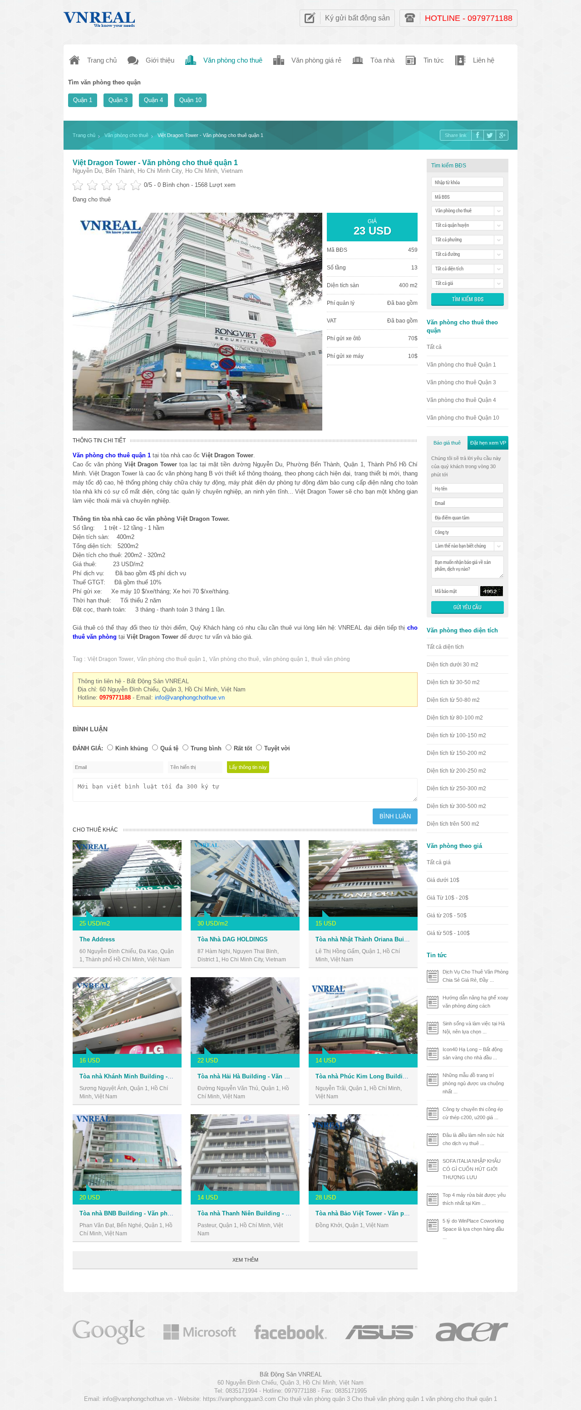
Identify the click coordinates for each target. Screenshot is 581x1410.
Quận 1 (82, 100)
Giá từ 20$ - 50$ (447, 915)
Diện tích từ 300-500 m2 (456, 806)
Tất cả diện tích (445, 647)
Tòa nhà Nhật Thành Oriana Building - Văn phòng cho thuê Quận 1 (409, 939)
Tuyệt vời (277, 748)
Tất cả (434, 347)
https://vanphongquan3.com (239, 1398)
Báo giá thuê (447, 443)
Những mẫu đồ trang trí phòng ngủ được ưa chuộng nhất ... (473, 1083)
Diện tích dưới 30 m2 (452, 664)
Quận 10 (190, 100)
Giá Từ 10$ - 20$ (447, 898)
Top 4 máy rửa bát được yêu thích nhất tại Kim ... (474, 1199)
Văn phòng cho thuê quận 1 (171, 659)
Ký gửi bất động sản (357, 18)
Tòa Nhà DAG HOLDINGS (232, 939)
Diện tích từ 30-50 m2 (453, 682)
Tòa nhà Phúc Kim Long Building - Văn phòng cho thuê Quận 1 (404, 1076)
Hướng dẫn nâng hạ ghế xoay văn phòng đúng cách (475, 1002)
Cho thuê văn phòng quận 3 (314, 1398)
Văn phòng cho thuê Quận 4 (461, 400)
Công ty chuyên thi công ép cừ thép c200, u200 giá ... (473, 1113)
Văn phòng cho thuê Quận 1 (461, 365)
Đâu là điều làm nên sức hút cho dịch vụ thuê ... (473, 1139)
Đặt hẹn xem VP (488, 443)
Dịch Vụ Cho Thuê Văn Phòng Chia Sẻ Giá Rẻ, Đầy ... (475, 976)
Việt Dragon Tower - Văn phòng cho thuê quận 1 (155, 162)
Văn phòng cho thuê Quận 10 (463, 418)
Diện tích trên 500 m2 (453, 824)
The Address (97, 939)
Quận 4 (153, 100)
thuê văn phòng (330, 659)
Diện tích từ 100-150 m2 (456, 735)
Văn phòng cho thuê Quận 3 (461, 382)
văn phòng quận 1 (285, 659)
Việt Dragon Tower (110, 659)
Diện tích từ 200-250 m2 (456, 771)
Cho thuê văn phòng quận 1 (388, 1398)
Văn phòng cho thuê (234, 659)
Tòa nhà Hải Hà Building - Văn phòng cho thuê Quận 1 (273, 1076)
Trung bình (206, 748)
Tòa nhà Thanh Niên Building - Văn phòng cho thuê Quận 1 (280, 1213)
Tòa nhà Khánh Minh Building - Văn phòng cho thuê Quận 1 (163, 1076)
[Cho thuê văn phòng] (109, 1331)
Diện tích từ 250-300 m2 (456, 788)
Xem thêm (245, 1260)
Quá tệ (169, 748)
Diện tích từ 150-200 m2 (456, 753)
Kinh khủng (131, 748)
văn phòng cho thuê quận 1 (461, 1398)
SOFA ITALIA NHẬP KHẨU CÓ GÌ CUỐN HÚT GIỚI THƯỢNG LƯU (472, 1169)
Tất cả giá (439, 862)
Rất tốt (243, 748)
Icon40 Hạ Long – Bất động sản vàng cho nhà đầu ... (472, 1053)
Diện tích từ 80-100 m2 (455, 718)
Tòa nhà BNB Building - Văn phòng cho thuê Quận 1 (152, 1213)
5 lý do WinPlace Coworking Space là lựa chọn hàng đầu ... (473, 1229)
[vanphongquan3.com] (100, 17)
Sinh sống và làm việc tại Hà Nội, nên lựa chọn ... (474, 1027)
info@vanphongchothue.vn (190, 697)
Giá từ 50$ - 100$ (448, 933)
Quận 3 (118, 100)
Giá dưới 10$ (443, 880)
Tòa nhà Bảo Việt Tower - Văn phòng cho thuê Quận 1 (391, 1213)
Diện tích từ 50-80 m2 (453, 700)
